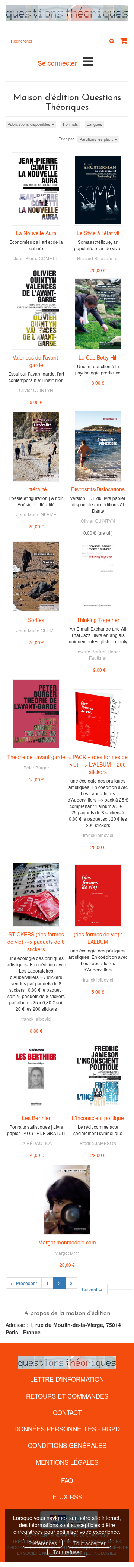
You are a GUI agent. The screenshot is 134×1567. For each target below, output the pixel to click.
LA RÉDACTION (36, 1143)
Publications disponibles (29, 124)
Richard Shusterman (98, 258)
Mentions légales (67, 1462)
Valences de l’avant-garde (36, 361)
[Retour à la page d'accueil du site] (67, 13)
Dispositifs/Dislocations (98, 489)
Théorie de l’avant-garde (36, 757)
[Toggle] (88, 61)
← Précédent (23, 1283)
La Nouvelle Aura (36, 233)
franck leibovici (98, 835)
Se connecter (57, 63)
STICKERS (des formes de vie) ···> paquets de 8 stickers (36, 941)
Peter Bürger (36, 767)
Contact (67, 1412)
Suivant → (92, 1289)
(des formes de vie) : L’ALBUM (98, 937)
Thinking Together (98, 620)
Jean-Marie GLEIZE (36, 514)
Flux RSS (67, 1496)
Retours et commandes (67, 1395)
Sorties (36, 620)
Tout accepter (89, 1543)
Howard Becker (89, 651)
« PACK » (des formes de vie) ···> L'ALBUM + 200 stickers (98, 764)
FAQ (67, 1480)
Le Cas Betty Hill (98, 357)
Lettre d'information (67, 1379)
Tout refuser (67, 1552)
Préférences (42, 1543)
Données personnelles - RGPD (67, 1428)
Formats (70, 124)
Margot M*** (67, 1253)
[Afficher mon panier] (123, 40)
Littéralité (36, 489)
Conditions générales (67, 1445)
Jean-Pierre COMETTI (36, 258)
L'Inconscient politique (98, 1118)
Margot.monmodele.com (67, 1242)
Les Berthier (36, 1118)
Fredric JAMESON (98, 1143)
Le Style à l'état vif (98, 233)
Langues (94, 124)
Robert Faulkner (105, 654)
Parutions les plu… (96, 139)
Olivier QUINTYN (36, 390)
